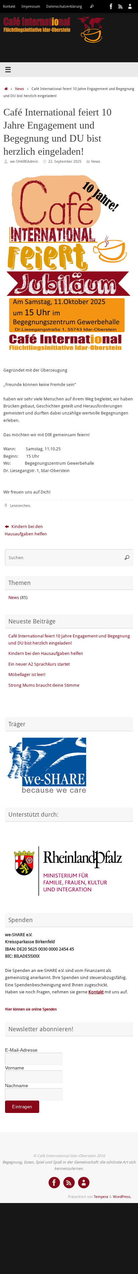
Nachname (16, 1085)
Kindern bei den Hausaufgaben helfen (26, 530)
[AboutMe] (130, 6)
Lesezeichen (20, 505)
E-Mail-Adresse (21, 1050)
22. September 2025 (64, 161)
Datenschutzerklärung (64, 6)
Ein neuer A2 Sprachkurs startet (39, 664)
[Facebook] (111, 6)
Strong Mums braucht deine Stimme (43, 685)
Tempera (101, 1196)
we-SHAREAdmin (24, 161)
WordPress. (122, 1196)
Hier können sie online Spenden (31, 1008)
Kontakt (9, 6)
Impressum (30, 6)
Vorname (14, 1067)
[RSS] (120, 6)
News (19, 88)
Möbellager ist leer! (27, 674)
